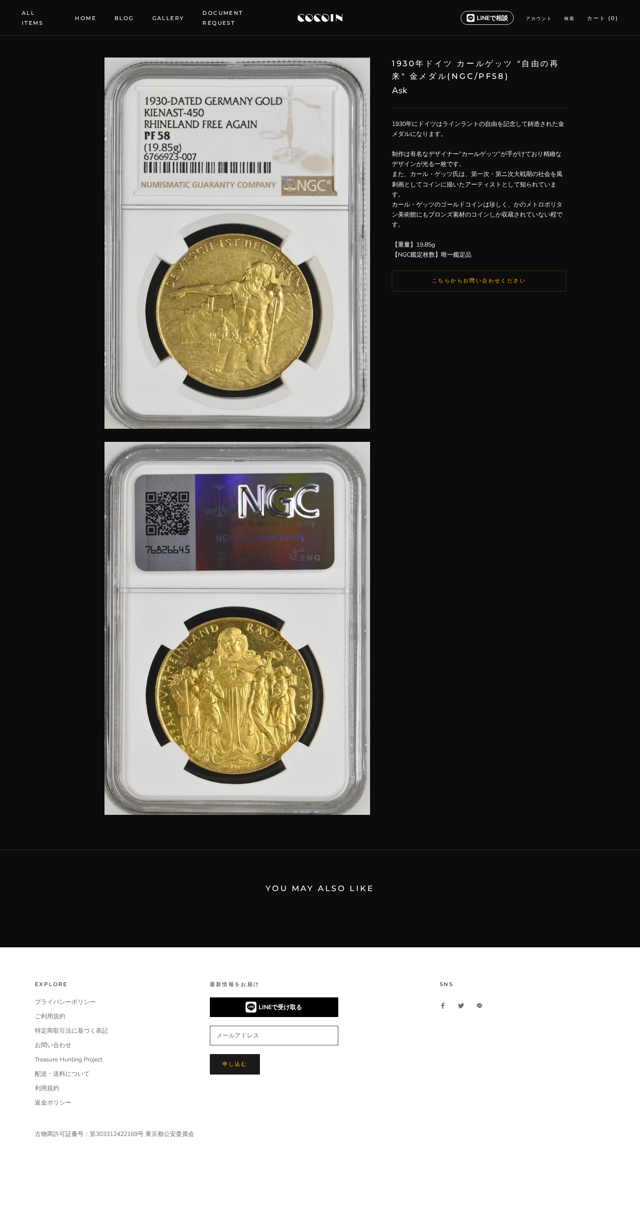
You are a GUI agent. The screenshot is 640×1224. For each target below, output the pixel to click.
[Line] (479, 1005)
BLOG (124, 18)
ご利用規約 (50, 1016)
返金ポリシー (53, 1103)
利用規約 (47, 1088)
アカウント (539, 18)
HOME (85, 18)
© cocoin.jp (56, 1201)
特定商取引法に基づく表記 (71, 1031)
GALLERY (168, 18)
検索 (569, 18)
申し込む (235, 1064)
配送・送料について (62, 1074)
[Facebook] (443, 1005)
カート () (602, 18)
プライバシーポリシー (65, 1002)
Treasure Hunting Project (68, 1059)
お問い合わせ (53, 1045)
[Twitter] (461, 1005)
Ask (399, 91)
